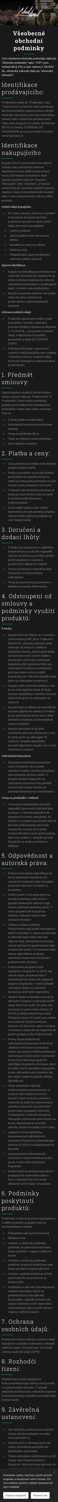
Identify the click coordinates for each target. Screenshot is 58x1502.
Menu (54, 4)
